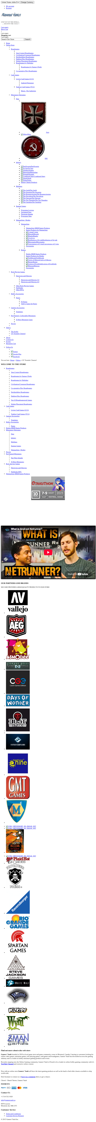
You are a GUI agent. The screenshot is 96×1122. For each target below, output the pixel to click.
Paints (13, 426)
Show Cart (4, 28)
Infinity (13, 438)
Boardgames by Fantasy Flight (21, 376)
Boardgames (10, 368)
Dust (12, 434)
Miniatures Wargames (13, 430)
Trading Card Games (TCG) (20, 414)
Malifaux (14, 442)
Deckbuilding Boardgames (20, 392)
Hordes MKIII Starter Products (16, 428)
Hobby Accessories (12, 422)
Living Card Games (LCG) (20, 410)
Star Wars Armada (17, 458)
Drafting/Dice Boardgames (20, 396)
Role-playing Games (13, 464)
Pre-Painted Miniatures (14, 454)
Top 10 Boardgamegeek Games (21, 400)
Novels (8, 452)
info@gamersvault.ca (8, 1100)
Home (12, 360)
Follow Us (9, 347)
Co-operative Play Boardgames (21, 388)
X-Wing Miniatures (17, 462)
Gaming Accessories (13, 416)
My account (10, 6)
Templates (14, 420)
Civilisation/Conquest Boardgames (23, 384)
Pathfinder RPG (16, 472)
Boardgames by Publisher (19, 380)
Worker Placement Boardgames (21, 404)
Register (9, 8)
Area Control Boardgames (19, 372)
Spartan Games (16, 446)
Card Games (10, 406)
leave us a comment (28, 1077)
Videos (18, 360)
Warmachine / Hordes (18, 450)
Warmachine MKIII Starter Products (18, 474)
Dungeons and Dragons (19, 468)
